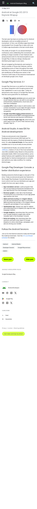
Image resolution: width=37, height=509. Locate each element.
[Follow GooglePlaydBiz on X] (12, 303)
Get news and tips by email (13, 334)
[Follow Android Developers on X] (16, 293)
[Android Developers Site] (5, 288)
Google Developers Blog (8, 274)
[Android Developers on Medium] (12, 293)
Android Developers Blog (18, 3)
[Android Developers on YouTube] (4, 293)
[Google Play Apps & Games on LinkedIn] (4, 303)
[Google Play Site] (4, 299)
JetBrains (5, 150)
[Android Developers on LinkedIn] (8, 293)
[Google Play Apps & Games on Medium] (8, 303)
